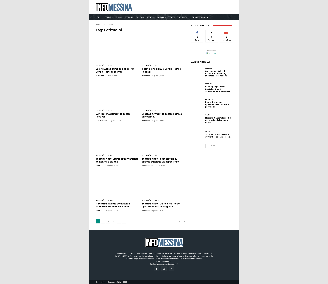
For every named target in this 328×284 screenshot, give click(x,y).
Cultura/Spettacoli (104, 65)
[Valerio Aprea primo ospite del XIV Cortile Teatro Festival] (117, 49)
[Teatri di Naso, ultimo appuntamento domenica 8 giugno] (117, 139)
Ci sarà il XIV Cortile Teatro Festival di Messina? (162, 115)
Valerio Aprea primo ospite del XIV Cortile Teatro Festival (115, 70)
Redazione (100, 76)
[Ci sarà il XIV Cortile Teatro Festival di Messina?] (163, 94)
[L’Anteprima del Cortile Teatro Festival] (117, 94)
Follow (212, 32)
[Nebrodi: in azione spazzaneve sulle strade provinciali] (197, 103)
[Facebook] (156, 268)
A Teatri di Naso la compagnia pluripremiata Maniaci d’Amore (113, 205)
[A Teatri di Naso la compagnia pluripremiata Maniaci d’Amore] (117, 184)
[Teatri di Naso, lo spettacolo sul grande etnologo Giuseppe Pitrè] (163, 139)
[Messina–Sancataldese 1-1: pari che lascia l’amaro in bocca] (197, 119)
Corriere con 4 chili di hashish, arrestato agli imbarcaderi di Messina (216, 73)
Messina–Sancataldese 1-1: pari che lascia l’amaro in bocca (218, 120)
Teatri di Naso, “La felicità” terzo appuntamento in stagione (161, 205)
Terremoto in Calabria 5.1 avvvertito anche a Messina (218, 135)
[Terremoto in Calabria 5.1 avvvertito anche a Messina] (197, 134)
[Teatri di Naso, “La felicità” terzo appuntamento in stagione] (163, 184)
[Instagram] (163, 268)
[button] (229, 17)
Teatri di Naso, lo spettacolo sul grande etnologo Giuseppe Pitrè (160, 160)
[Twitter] (171, 268)
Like (197, 32)
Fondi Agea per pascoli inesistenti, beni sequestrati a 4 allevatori (217, 89)
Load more (211, 146)
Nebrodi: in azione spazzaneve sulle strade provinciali (217, 104)
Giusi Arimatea (101, 121)
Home (98, 24)
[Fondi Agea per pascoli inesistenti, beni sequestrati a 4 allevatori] (197, 88)
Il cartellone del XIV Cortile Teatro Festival (161, 70)
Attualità (209, 99)
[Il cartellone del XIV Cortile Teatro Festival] (163, 49)
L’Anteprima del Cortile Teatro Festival (113, 115)
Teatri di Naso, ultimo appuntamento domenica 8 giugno (117, 160)
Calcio (207, 115)
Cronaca (208, 68)
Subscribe (226, 32)
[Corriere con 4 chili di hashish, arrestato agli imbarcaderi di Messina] (197, 72)
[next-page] (124, 221)
